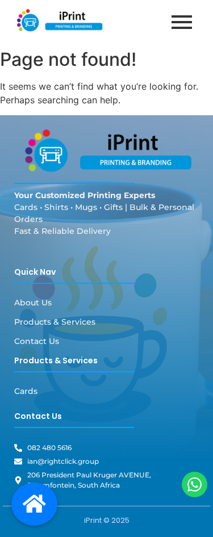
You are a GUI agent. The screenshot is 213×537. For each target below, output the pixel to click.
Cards (25, 391)
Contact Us (36, 341)
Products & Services (54, 322)
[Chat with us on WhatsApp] (194, 484)
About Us (33, 302)
